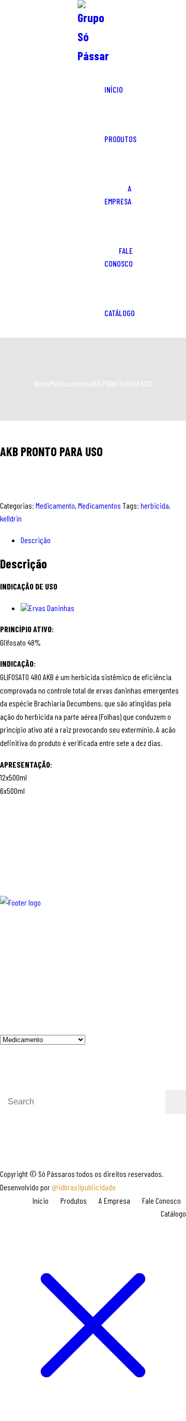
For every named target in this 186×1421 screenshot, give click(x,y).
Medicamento (70, 383)
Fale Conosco (118, 257)
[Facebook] (10, 975)
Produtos (120, 139)
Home (42, 383)
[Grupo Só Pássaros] (93, 32)
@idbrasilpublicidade (84, 1187)
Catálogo (119, 313)
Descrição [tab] (36, 540)
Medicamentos (99, 505)
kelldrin (11, 518)
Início (113, 89)
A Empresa (117, 194)
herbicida (155, 505)
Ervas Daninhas (51, 608)
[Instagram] (37, 975)
